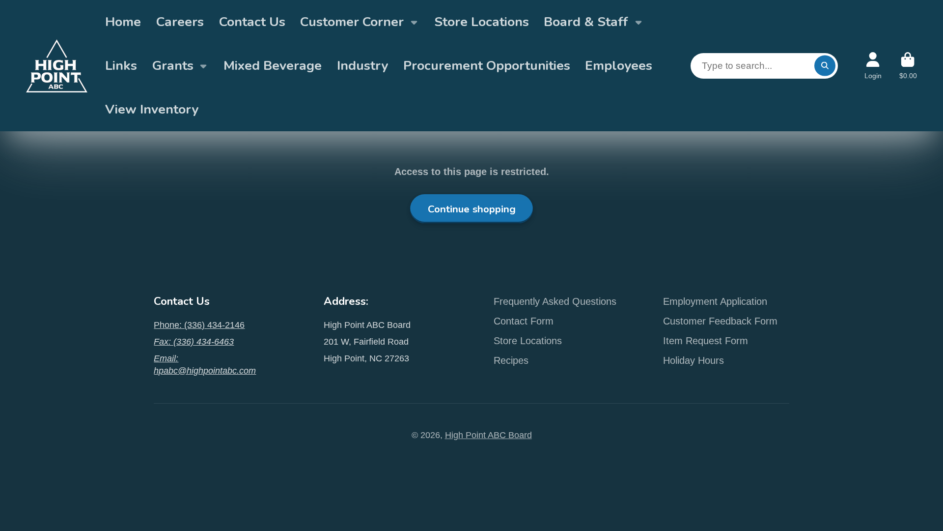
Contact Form (524, 321)
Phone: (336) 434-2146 (199, 325)
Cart (908, 65)
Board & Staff (586, 21)
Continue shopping (472, 209)
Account (873, 65)
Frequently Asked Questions (555, 301)
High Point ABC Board (488, 435)
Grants (173, 65)
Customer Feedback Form (720, 321)
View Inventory (151, 109)
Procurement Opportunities (486, 65)
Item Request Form (705, 340)
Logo (56, 65)
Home (123, 21)
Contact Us (252, 21)
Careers (180, 21)
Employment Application (715, 301)
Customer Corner (352, 21)
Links (121, 65)
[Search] (824, 65)
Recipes (511, 360)
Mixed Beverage (272, 65)
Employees (618, 65)
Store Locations (481, 21)
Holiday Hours (693, 360)
